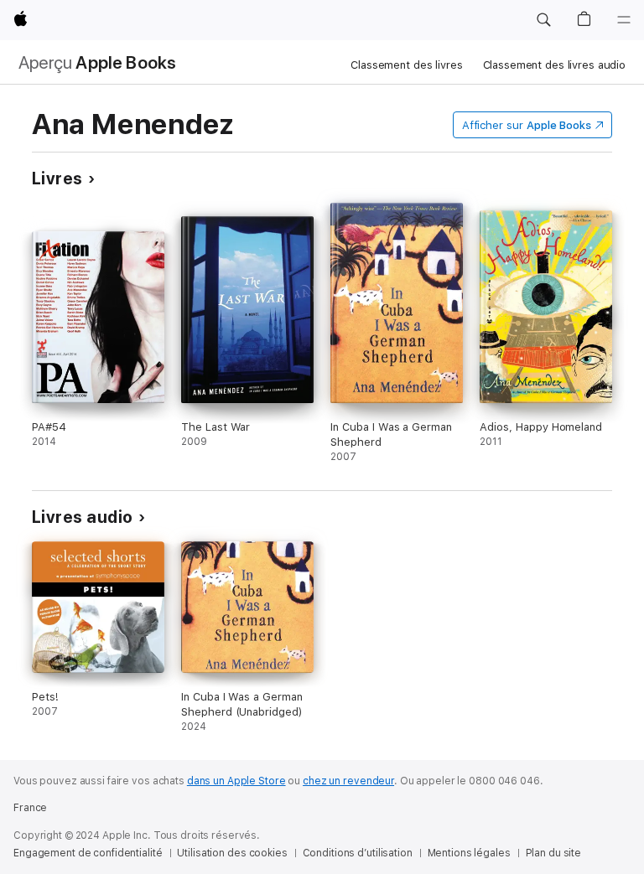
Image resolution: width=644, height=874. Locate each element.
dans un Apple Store (236, 781)
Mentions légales (469, 853)
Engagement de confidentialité (88, 853)
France (30, 808)
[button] (543, 20)
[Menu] (624, 20)
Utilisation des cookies (232, 853)
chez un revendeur (348, 781)
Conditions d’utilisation (358, 853)
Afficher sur (526, 125)
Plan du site (554, 853)
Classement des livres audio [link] (554, 65)
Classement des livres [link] (406, 65)
